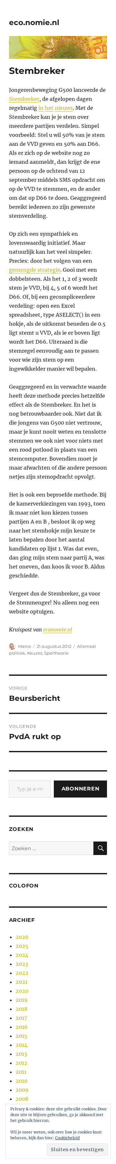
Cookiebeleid (67, 1137)
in (41, 108)
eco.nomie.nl (34, 22)
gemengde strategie (34, 270)
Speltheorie (56, 653)
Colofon (24, 886)
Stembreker (24, 99)
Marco (24, 646)
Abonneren (81, 789)
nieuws (64, 108)
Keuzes (34, 653)
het (49, 108)
